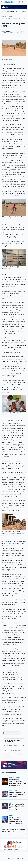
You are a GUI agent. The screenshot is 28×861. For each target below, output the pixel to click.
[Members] (19, 2)
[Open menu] (1, 2)
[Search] (22, 2)
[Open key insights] (24, 32)
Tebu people (7, 753)
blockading (10, 543)
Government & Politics (7, 16)
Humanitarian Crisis (15, 750)
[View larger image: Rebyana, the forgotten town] (14, 48)
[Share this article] (17, 32)
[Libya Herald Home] (9, 2)
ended (8, 553)
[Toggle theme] (25, 2)
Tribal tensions (8, 757)
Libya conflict (17, 753)
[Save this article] (21, 32)
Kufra (5, 750)
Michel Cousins (6, 31)
